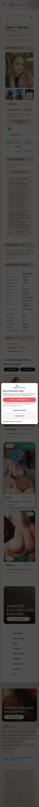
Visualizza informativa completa (12, 421)
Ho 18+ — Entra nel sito (19, 399)
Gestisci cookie (19, 410)
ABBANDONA (19, 416)
